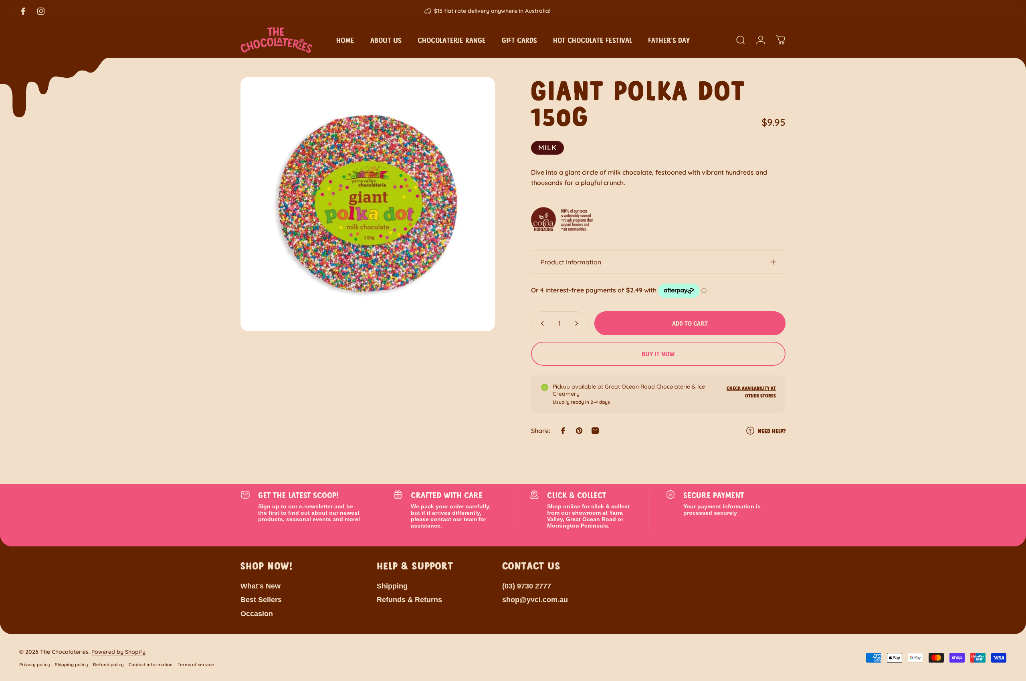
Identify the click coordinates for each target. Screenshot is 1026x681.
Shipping (392, 586)
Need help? (772, 430)
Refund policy (108, 664)
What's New (260, 586)
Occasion (256, 614)
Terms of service (196, 664)
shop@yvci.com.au (535, 600)
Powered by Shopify (118, 651)
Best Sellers (261, 600)
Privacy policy (34, 664)
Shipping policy (71, 664)
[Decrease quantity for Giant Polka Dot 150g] (540, 323)
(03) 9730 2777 (526, 586)
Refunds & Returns (409, 600)
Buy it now (658, 353)
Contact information (151, 664)
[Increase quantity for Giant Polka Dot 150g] (578, 323)
